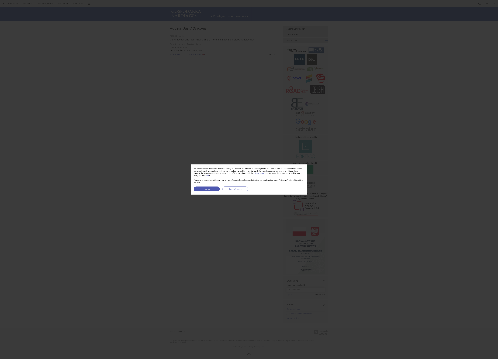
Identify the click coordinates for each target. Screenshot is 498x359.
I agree (207, 189)
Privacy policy (259, 173)
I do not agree (235, 189)
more (207, 175)
